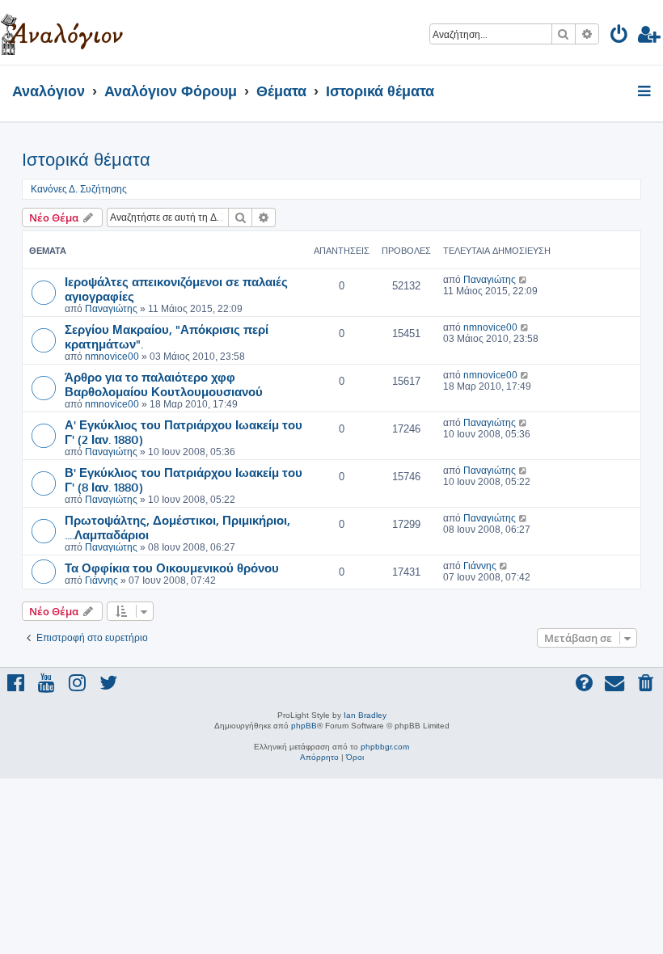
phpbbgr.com (385, 746)
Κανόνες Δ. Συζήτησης (79, 189)
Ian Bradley (365, 715)
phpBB (304, 725)
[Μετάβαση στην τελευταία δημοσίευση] (523, 279)
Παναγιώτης (111, 308)
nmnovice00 (112, 356)
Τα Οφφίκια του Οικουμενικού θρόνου (172, 567)
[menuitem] (619, 36)
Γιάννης (101, 580)
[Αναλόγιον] (62, 32)
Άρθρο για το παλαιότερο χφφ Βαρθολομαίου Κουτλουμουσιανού (164, 384)
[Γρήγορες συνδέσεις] (645, 92)
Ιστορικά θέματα (86, 160)
